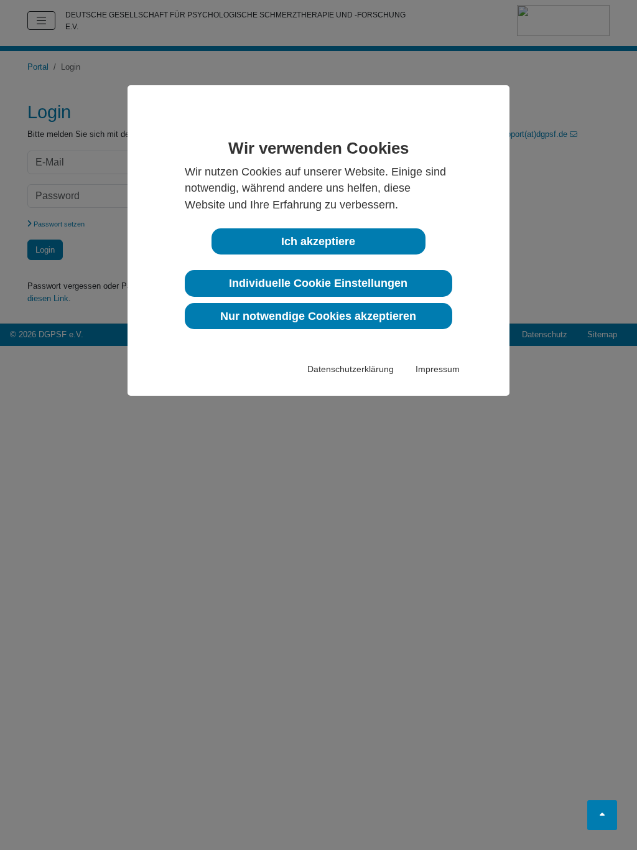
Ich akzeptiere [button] (318, 241)
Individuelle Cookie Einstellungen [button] (318, 283)
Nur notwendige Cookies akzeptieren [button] (318, 316)
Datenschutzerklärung (350, 369)
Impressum (438, 369)
